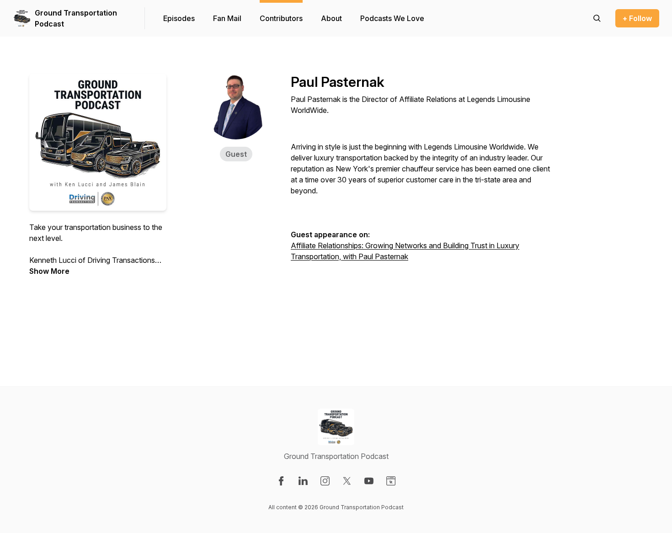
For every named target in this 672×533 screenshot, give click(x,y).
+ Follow (637, 18)
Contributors (281, 18)
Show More (49, 271)
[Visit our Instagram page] (325, 480)
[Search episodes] (597, 18)
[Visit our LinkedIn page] (303, 480)
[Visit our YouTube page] (368, 480)
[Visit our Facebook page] (281, 480)
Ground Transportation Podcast (76, 18)
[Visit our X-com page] (347, 480)
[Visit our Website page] (390, 480)
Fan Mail (227, 18)
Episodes (179, 18)
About (331, 18)
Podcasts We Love (392, 18)
